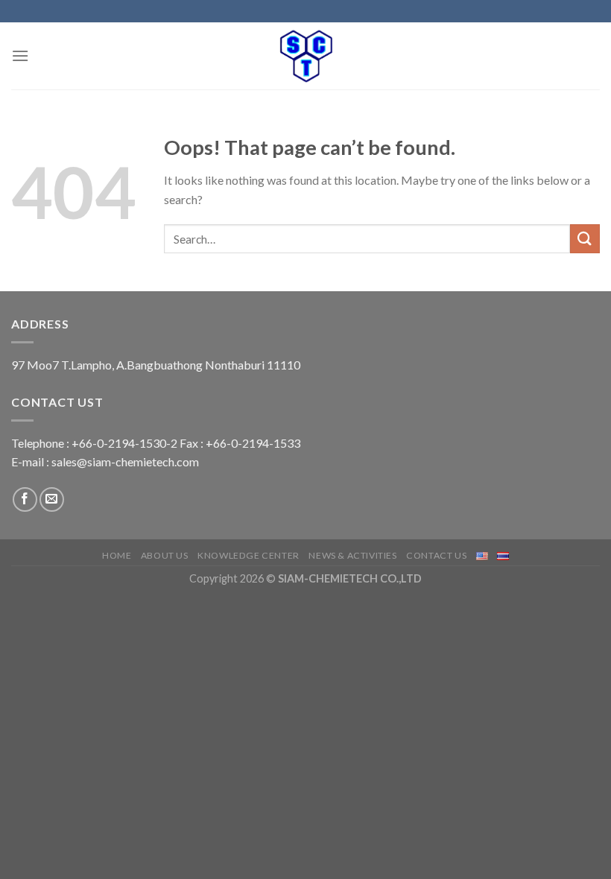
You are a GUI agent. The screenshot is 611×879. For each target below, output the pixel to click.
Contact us (436, 555)
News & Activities (352, 555)
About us (165, 555)
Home (116, 555)
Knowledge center (248, 555)
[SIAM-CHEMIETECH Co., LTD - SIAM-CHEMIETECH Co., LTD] (305, 55)
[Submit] (585, 238)
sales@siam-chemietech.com (125, 461)
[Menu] (20, 55)
